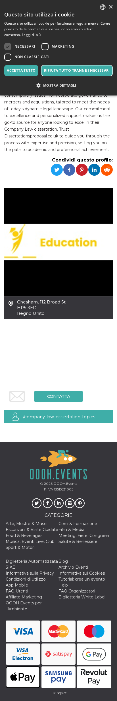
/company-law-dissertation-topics (59, 416)
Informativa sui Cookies (81, 573)
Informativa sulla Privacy (30, 573)
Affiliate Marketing (24, 597)
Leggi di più (31, 34)
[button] (58, 85)
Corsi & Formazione (77, 523)
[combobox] (103, 7)
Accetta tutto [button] (21, 70)
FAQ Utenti (17, 591)
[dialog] (58, 47)
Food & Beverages (24, 535)
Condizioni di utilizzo (26, 579)
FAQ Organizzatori (76, 591)
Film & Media (71, 529)
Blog (63, 561)
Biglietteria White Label (81, 597)
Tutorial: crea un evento (81, 579)
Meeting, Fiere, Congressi (83, 535)
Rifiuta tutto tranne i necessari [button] (77, 70)
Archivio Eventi (73, 567)
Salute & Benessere (77, 541)
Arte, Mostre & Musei (26, 523)
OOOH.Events (65, 483)
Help (63, 585)
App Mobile (17, 585)
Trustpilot (59, 693)
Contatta (58, 396)
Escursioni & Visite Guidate (32, 529)
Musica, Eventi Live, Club (30, 541)
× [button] (110, 7)
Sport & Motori (20, 547)
